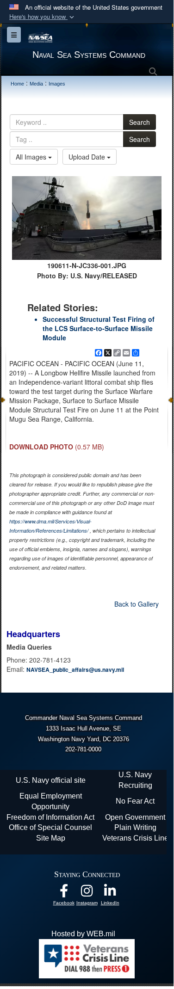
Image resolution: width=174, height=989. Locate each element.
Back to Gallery (136, 603)
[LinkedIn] (110, 893)
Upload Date (87, 156)
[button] (42, 17)
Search (139, 122)
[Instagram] (87, 893)
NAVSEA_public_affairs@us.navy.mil (75, 669)
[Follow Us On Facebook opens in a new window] (63, 893)
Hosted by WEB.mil (83, 934)
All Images (32, 156)
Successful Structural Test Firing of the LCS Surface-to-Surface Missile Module (99, 328)
